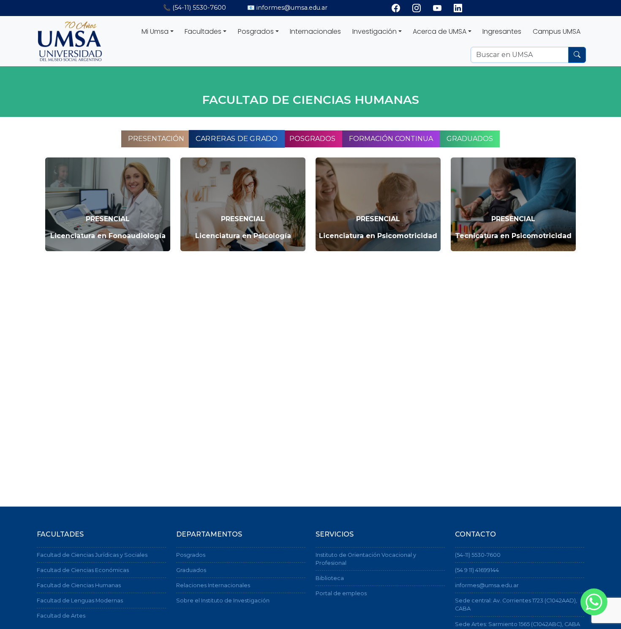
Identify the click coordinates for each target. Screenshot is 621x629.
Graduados (191, 570)
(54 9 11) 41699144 (477, 570)
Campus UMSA (556, 31)
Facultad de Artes (61, 616)
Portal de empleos (341, 593)
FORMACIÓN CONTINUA (391, 139)
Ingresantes (501, 31)
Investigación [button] (374, 31)
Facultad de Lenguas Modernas (80, 600)
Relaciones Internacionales (213, 585)
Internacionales (315, 31)
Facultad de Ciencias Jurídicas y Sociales (92, 555)
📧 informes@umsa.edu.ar (287, 7)
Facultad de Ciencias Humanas (79, 585)
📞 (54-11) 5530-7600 (194, 7)
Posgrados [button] (256, 31)
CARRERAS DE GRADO (237, 139)
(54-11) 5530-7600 (478, 555)
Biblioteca (330, 578)
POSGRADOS (312, 139)
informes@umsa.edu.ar (487, 585)
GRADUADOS (470, 139)
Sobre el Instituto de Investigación (223, 600)
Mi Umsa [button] (155, 31)
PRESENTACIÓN (156, 139)
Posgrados (190, 555)
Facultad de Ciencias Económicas (83, 570)
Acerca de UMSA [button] (439, 31)
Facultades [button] (203, 31)
